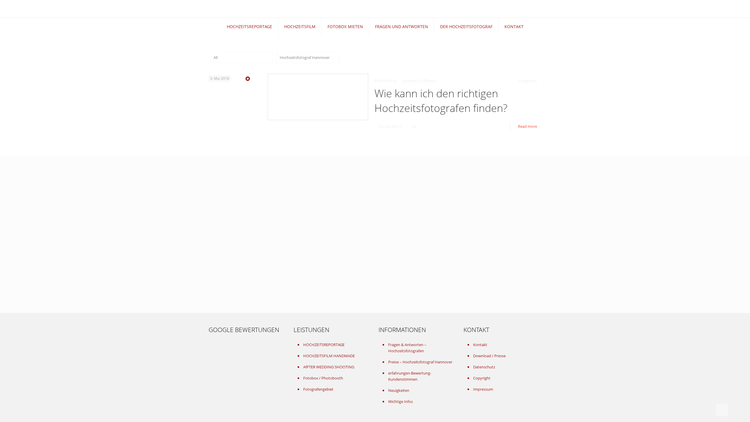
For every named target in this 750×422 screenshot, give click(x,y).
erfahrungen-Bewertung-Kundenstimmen (409, 376)
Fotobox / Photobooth (323, 378)
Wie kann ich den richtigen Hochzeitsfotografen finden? (440, 100)
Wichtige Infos (400, 401)
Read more (527, 126)
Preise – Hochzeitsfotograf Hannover (420, 362)
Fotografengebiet (318, 389)
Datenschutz (484, 367)
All (216, 57)
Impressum (483, 389)
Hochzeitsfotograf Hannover (305, 57)
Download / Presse (489, 355)
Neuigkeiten (398, 390)
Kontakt (480, 344)
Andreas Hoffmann (419, 80)
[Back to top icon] (722, 410)
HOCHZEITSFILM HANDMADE (329, 355)
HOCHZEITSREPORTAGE (324, 344)
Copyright (481, 378)
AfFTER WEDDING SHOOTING (328, 367)
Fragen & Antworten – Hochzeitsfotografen (407, 347)
